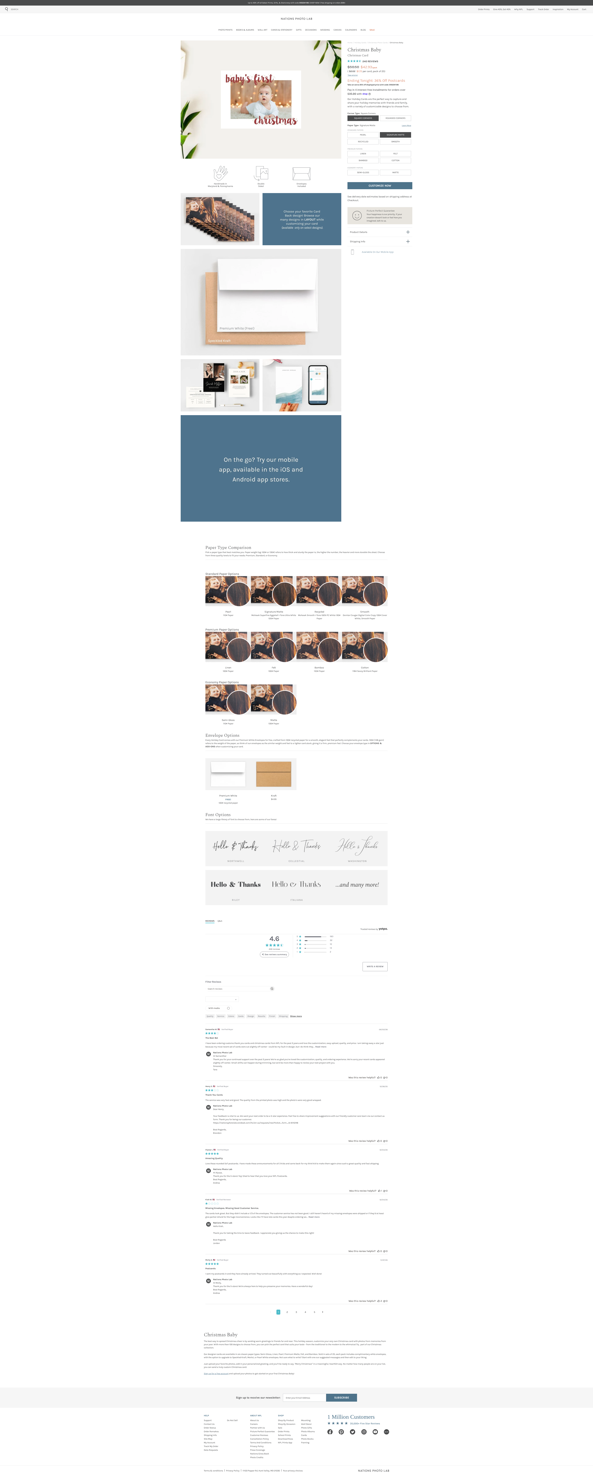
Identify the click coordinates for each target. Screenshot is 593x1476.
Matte (395, 172)
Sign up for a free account (216, 1373)
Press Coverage (257, 1450)
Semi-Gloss (363, 172)
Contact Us (209, 1424)
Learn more (406, 125)
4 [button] (305, 1312)
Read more (320, 1046)
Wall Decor (306, 1424)
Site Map (208, 1439)
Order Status (210, 1427)
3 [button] (296, 1312)
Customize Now (380, 185)
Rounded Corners (395, 118)
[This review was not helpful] (384, 1077)
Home (349, 43)
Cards (304, 1435)
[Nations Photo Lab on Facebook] (330, 1431)
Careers (254, 1424)
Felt (395, 153)
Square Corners (363, 118)
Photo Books (307, 1439)
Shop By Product (286, 1420)
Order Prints (283, 1431)
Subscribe (341, 1397)
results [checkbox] (261, 1016)
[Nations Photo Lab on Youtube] (375, 1431)
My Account (209, 1442)
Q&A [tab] (220, 921)
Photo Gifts (306, 1427)
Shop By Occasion (286, 1424)
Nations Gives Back (259, 1453)
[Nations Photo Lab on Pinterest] (341, 1431)
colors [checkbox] (231, 1016)
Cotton (396, 160)
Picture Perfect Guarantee (262, 1431)
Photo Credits (256, 1457)
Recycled (363, 141)
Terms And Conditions (260, 1442)
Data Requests (211, 1450)
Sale (280, 1427)
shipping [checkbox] (283, 1016)
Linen (363, 153)
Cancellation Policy (259, 1439)
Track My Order (211, 1446)
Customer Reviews (259, 1435)
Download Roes (285, 1439)
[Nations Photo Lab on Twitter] (352, 1431)
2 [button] (287, 1312)
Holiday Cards (360, 43)
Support (208, 1420)
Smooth (395, 141)
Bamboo (363, 160)
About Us (254, 1420)
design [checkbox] (251, 1016)
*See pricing (352, 75)
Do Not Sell (232, 1420)
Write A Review (375, 966)
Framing (305, 1442)
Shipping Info (210, 1435)
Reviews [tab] (209, 921)
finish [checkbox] (272, 1016)
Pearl (363, 134)
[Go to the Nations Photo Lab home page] (296, 18)
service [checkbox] (220, 1016)
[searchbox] (237, 988)
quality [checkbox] (210, 1016)
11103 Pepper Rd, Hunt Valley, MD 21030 (261, 1470)
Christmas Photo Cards (378, 43)
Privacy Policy (257, 1446)
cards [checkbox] (241, 1016)
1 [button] (278, 1312)
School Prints (284, 1435)
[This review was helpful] (378, 1077)
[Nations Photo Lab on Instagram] (364, 1431)
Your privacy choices (293, 1470)
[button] (315, 937)
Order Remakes (211, 1431)
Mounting (306, 1420)
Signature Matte (395, 134)
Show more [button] (296, 1016)
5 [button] (314, 1312)
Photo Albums (308, 1431)
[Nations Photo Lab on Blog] (386, 1431)
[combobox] (28, 9)
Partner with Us (257, 1427)
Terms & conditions (213, 1470)
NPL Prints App (285, 1442)
